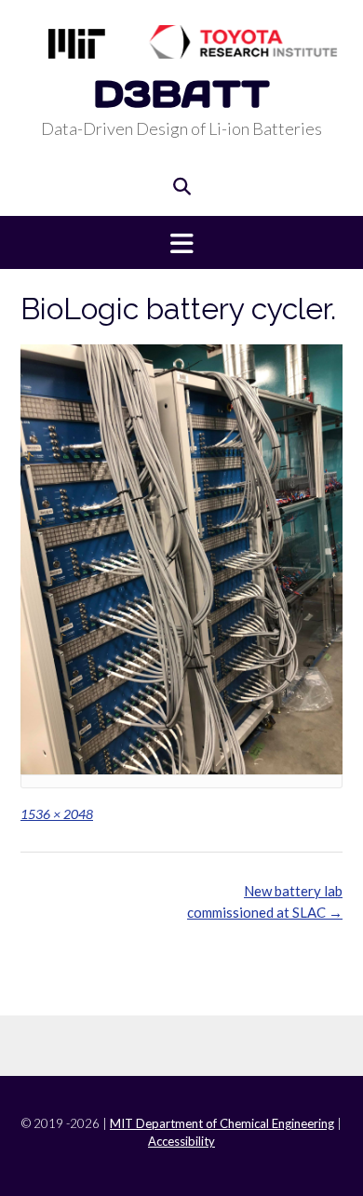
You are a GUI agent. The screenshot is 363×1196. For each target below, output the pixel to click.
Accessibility (181, 1141)
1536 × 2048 (56, 814)
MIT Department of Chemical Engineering (222, 1123)
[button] (181, 242)
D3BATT (181, 93)
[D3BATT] (181, 42)
